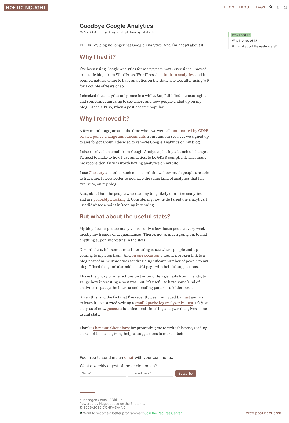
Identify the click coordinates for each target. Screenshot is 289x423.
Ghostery (97, 172)
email (129, 357)
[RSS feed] (278, 7)
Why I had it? (241, 35)
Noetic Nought (26, 7)
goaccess (114, 308)
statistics (150, 32)
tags (261, 7)
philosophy (132, 32)
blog (229, 7)
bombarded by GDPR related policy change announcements (144, 133)
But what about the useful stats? (254, 46)
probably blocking (109, 199)
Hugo (103, 404)
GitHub (116, 400)
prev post (254, 413)
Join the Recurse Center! (163, 413)
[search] (271, 7)
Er (132, 404)
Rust (186, 297)
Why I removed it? (244, 40)
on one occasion (145, 255)
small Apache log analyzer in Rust (164, 302)
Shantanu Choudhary (111, 327)
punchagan (89, 400)
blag (112, 32)
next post (272, 413)
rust (120, 32)
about (245, 7)
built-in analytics (179, 74)
